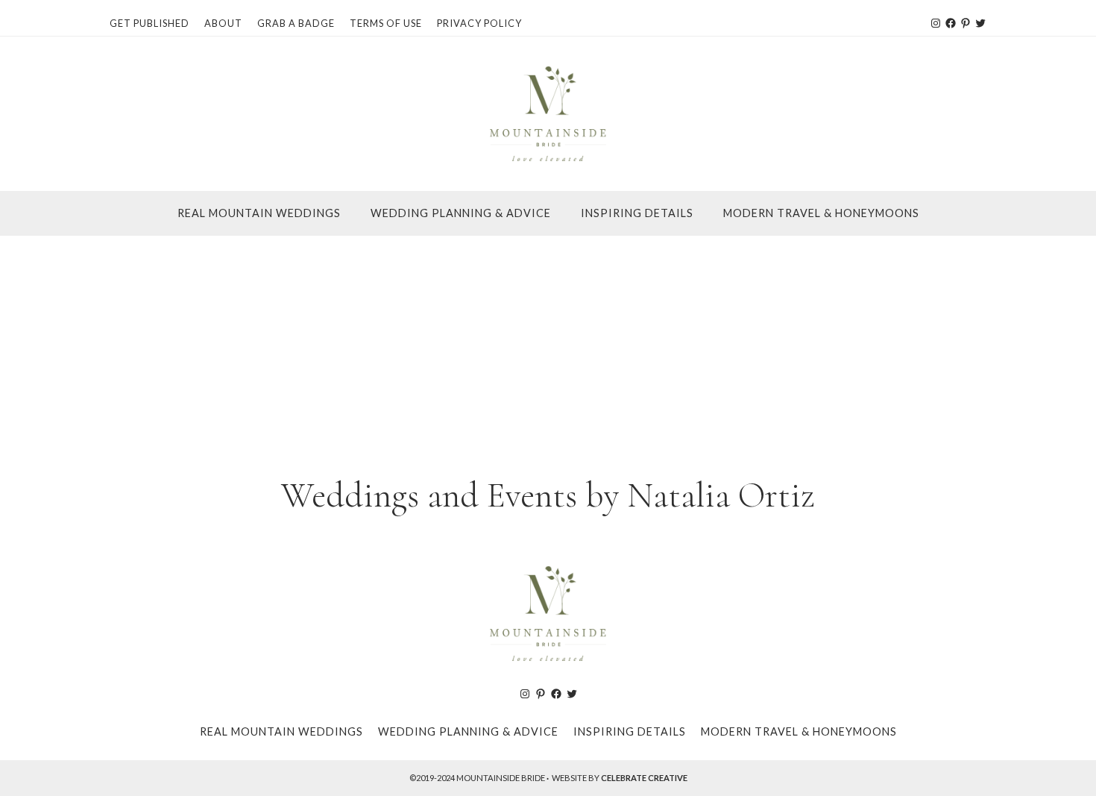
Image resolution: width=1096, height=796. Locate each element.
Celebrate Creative (644, 778)
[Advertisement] (548, 347)
